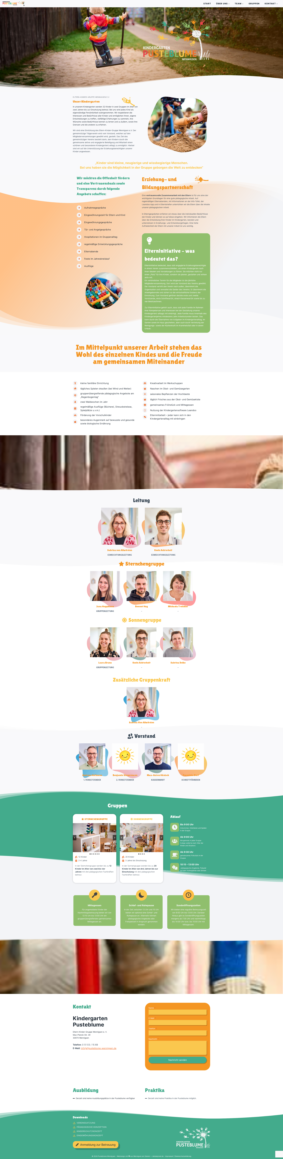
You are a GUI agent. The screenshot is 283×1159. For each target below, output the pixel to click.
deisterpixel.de (157, 1156)
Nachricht (154, 1039)
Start (207, 3)
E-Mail (152, 1018)
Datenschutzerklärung (183, 1156)
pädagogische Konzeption (92, 1127)
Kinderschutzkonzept (89, 1131)
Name (152, 1008)
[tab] (90, 854)
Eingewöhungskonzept (90, 1135)
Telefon (153, 1028)
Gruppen (254, 3)
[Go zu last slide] (74, 837)
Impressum (169, 1156)
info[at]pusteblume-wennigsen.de (98, 1048)
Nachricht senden (177, 1060)
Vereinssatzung (86, 1123)
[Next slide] (114, 837)
